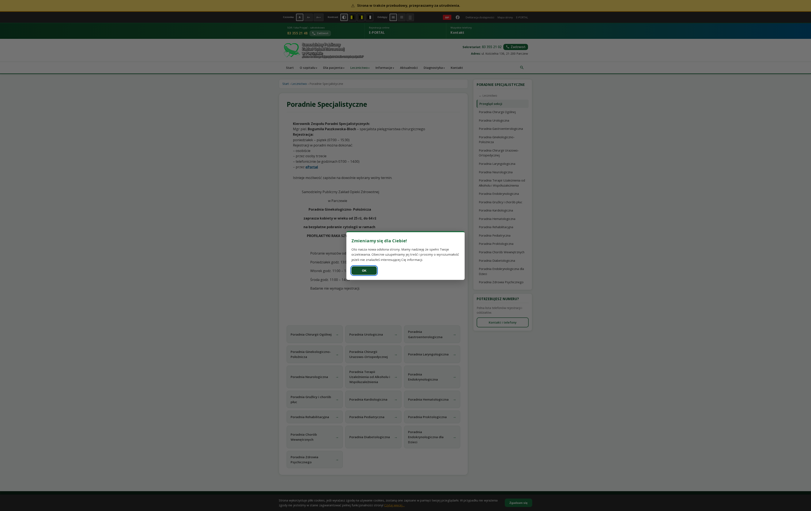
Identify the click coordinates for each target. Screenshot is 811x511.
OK (364, 270)
